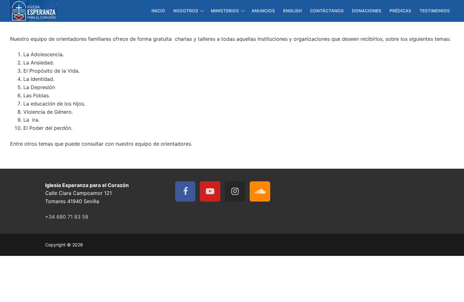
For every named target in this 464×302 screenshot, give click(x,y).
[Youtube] (210, 191)
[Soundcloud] (260, 191)
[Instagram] (235, 191)
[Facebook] (185, 191)
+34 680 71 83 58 (66, 217)
